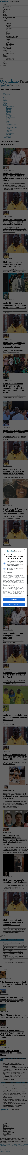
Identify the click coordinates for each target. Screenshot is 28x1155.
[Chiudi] (24, 549)
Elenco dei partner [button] (10, 585)
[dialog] (14, 577)
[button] (14, 572)
